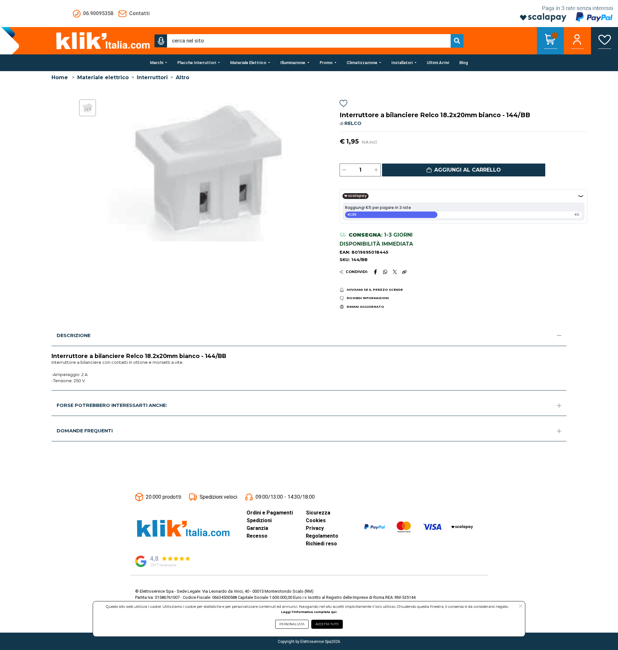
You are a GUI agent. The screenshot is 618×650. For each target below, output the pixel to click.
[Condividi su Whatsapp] (385, 271)
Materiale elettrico (103, 77)
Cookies (316, 520)
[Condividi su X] (395, 272)
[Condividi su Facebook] (375, 271)
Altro (182, 77)
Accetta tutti (327, 624)
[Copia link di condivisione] (404, 271)
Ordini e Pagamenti (270, 513)
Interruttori (152, 77)
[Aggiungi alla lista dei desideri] (343, 104)
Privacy (315, 528)
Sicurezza (318, 513)
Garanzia (257, 528)
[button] (160, 40)
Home (60, 77)
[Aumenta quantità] (376, 170)
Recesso (257, 536)
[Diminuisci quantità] (344, 170)
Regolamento (322, 536)
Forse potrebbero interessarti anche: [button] (112, 405)
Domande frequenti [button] (85, 431)
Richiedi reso (321, 544)
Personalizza (291, 624)
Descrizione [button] (73, 335)
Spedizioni (259, 520)
